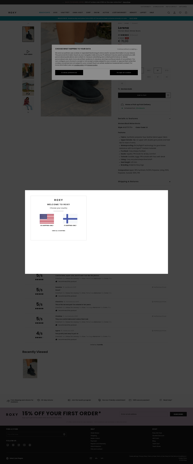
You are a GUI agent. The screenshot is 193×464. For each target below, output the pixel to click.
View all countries (58, 231)
